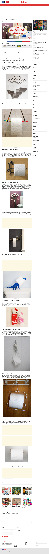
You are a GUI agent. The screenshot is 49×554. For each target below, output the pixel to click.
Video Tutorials (35, 154)
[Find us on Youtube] (8, 2)
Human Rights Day (35, 108)
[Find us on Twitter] (4, 2)
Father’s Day (35, 89)
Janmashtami (35, 111)
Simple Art (34, 144)
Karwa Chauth (35, 114)
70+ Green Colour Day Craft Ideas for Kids (40, 42)
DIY (4, 17)
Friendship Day (35, 93)
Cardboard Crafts (36, 68)
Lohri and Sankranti (36, 119)
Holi (33, 104)
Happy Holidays (35, 103)
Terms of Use (15, 546)
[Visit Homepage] (24, 2)
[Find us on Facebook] (3, 2)
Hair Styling (35, 100)
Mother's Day (35, 122)
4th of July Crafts (36, 63)
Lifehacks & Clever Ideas (36, 118)
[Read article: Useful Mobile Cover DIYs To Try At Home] (27, 501)
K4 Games (26, 543)
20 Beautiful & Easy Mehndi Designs (39, 37)
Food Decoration (35, 92)
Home (3, 17)
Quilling (34, 133)
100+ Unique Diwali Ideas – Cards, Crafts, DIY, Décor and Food (6, 495)
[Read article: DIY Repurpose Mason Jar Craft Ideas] (27, 490)
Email (3, 527)
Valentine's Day (35, 152)
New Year (34, 125)
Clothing (34, 74)
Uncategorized (35, 151)
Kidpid (26, 544)
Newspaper (34, 126)
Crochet (34, 75)
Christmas (34, 71)
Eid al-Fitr (34, 86)
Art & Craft (35, 64)
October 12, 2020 (25, 496)
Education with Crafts (36, 85)
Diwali (34, 78)
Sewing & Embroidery (36, 143)
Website (18, 527)
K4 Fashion (26, 542)
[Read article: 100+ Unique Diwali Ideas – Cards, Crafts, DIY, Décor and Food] (4, 46)
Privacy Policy (15, 545)
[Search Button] (46, 2)
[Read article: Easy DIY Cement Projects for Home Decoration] (6, 501)
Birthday (34, 67)
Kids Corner (35, 115)
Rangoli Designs (35, 136)
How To (34, 107)
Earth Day (34, 82)
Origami (34, 129)
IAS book (26, 545)
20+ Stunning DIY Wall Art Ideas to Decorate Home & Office (16, 506)
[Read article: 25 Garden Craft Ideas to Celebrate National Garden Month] (19, 46)
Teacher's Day (35, 147)
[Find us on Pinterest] (6, 2)
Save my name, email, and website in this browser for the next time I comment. (12, 530)
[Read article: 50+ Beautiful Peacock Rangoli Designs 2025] (40, 25)
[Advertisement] (24, 11)
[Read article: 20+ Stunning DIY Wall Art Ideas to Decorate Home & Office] (16, 501)
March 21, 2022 (14, 508)
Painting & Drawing (36, 130)
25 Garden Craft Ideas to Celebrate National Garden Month (16, 495)
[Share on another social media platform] (31, 41)
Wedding (34, 155)
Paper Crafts (35, 132)
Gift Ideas (34, 97)
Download (34, 81)
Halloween (34, 101)
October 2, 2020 (24, 507)
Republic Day (35, 137)
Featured (34, 90)
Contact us (15, 544)
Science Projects (35, 141)
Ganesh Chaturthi (35, 96)
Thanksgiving (35, 148)
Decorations (4, 504)
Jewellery (34, 112)
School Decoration (36, 140)
